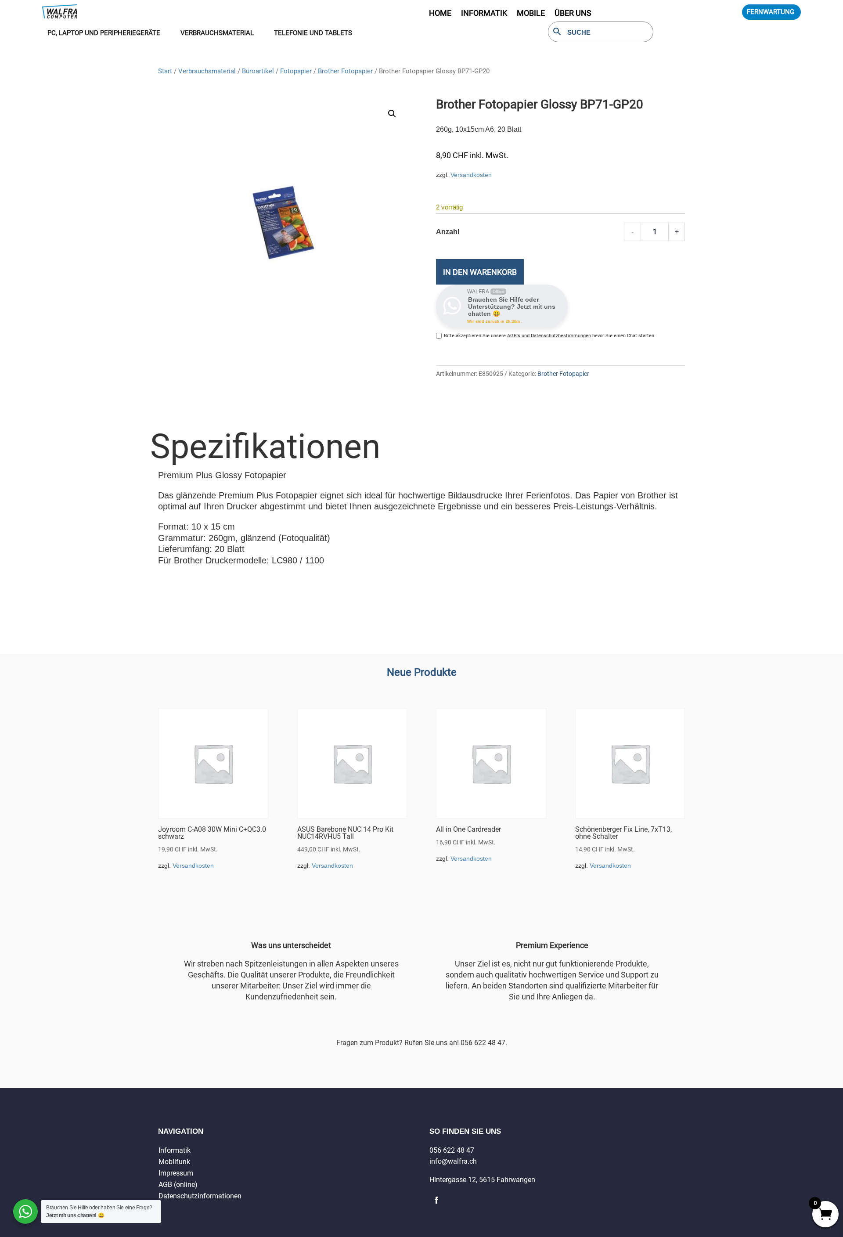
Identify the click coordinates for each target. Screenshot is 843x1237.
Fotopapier (296, 71)
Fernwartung (770, 12)
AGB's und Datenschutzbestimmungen (549, 336)
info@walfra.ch (453, 1161)
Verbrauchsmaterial (207, 71)
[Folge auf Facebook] (436, 1200)
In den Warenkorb (480, 272)
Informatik (175, 1150)
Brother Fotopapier (345, 71)
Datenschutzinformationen (200, 1196)
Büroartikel (258, 71)
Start (165, 71)
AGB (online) (178, 1184)
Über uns (573, 14)
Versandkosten (471, 174)
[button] (392, 114)
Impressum (176, 1173)
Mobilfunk (174, 1162)
